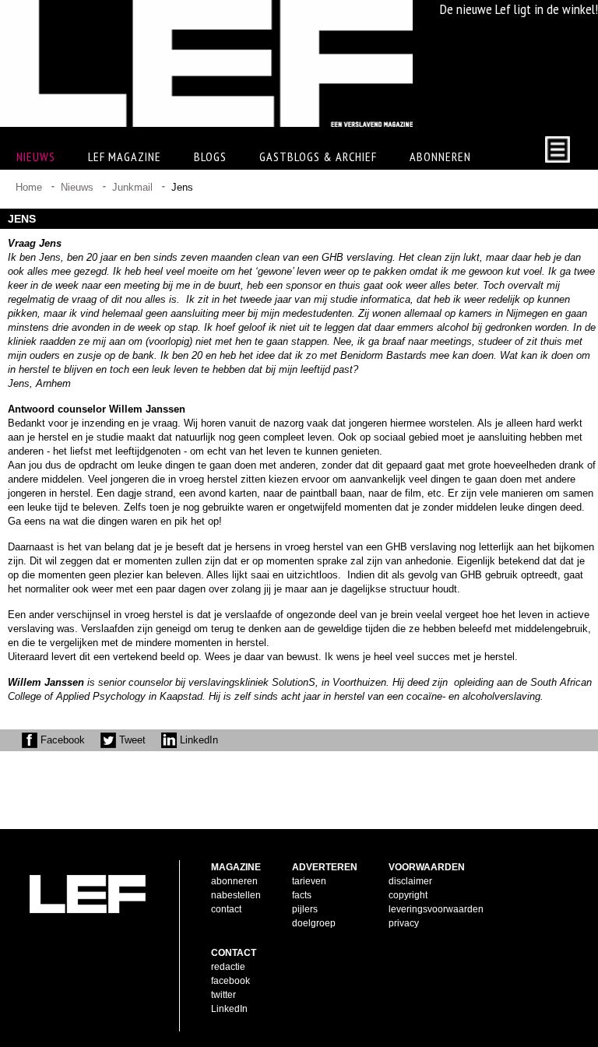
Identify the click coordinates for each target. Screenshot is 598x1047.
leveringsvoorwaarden (436, 909)
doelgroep (314, 923)
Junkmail (132, 187)
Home (29, 187)
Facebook (61, 740)
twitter (223, 994)
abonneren (234, 881)
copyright (408, 895)
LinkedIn (197, 740)
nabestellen (236, 895)
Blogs (210, 156)
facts (301, 895)
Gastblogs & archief (318, 156)
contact (226, 909)
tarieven (309, 881)
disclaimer (410, 881)
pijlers (305, 909)
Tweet (131, 740)
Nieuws (77, 187)
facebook (230, 980)
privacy (404, 923)
